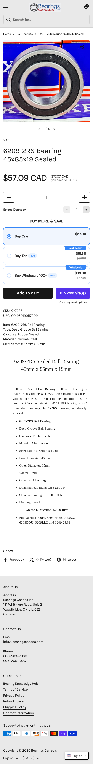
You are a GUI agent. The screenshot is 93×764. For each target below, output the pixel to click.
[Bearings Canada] (46, 7)
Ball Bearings (25, 34)
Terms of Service (15, 689)
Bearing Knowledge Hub (20, 683)
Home (7, 34)
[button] (85, 7)
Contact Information (18, 713)
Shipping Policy (14, 707)
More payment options (73, 302)
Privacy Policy (13, 695)
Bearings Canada (43, 750)
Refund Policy (13, 701)
